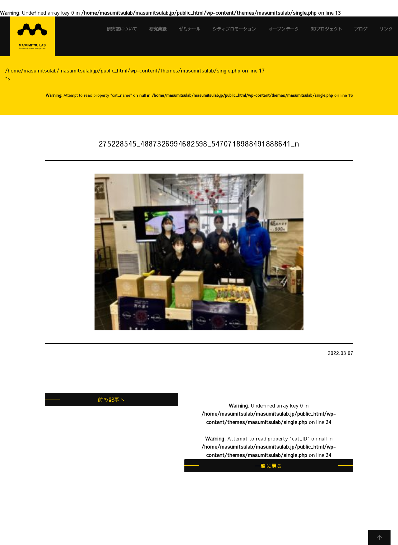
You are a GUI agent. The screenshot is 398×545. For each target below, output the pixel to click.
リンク (386, 29)
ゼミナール (190, 29)
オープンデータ (283, 29)
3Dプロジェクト (326, 29)
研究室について (122, 29)
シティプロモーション (234, 29)
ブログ (361, 29)
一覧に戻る (268, 465)
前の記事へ (111, 399)
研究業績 (158, 29)
